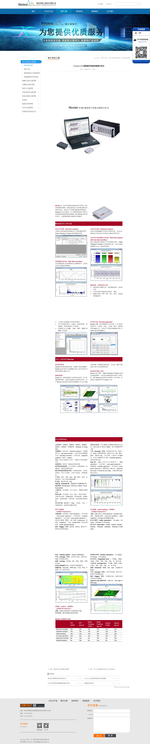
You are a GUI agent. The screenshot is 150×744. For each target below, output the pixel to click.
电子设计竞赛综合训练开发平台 (57, 678)
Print (127, 687)
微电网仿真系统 (89, 683)
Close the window (119, 687)
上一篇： (58, 669)
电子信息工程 (126, 58)
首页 (33, 11)
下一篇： (101, 669)
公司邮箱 (100, 4)
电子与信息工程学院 (115, 58)
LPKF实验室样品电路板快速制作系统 (59, 683)
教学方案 (104, 58)
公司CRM (108, 4)
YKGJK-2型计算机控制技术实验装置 (95, 678)
